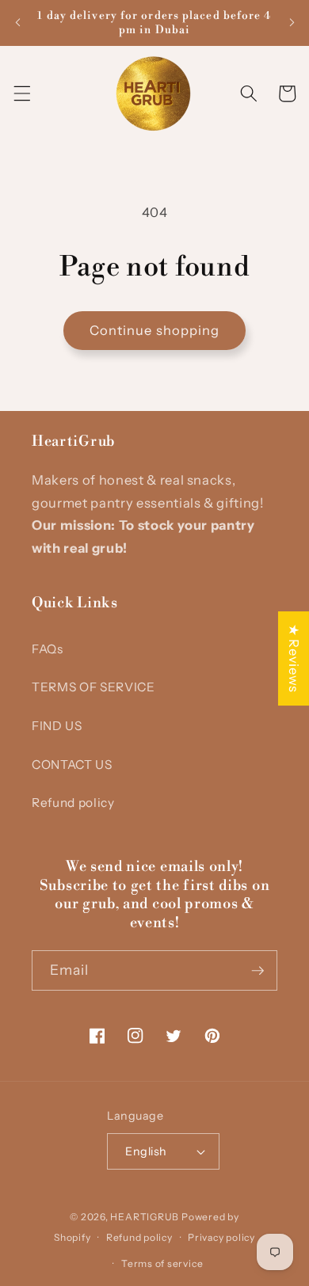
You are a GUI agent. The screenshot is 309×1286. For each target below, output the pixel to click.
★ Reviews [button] (294, 658)
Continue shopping (155, 330)
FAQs (47, 648)
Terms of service (162, 1263)
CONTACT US (72, 764)
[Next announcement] (291, 23)
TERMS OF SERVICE (93, 686)
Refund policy (73, 802)
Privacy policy (221, 1237)
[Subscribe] (257, 970)
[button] (21, 93)
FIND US (57, 725)
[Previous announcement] (17, 23)
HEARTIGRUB (144, 1217)
